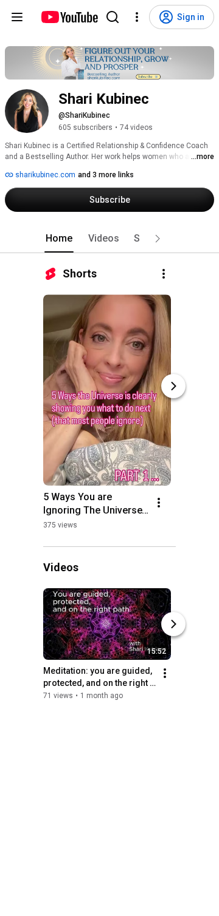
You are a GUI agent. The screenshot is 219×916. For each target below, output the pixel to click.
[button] (157, 238)
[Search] (112, 17)
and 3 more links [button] (106, 175)
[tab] (59, 238)
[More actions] (163, 274)
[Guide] (17, 17)
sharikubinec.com (44, 175)
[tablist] (109, 238)
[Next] (173, 386)
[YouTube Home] (69, 17)
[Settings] (137, 17)
